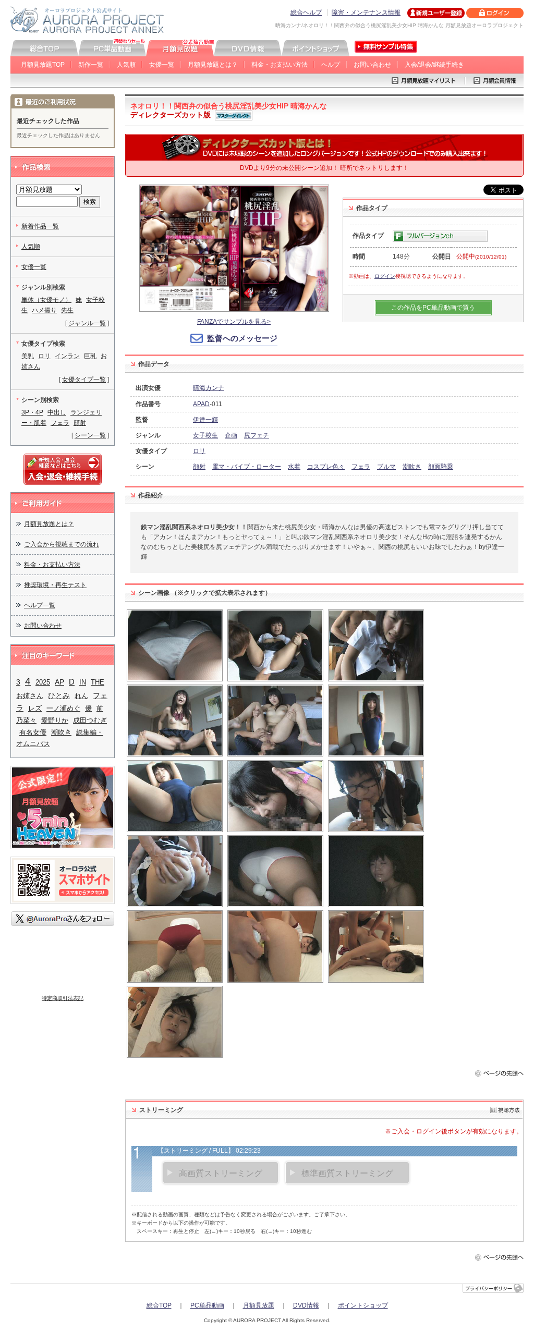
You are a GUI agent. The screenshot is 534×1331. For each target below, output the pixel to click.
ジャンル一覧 (87, 323)
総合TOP (159, 1305)
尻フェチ (256, 435)
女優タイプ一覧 (84, 379)
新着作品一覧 (40, 226)
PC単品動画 (207, 1305)
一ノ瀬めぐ (63, 708)
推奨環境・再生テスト (55, 585)
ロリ (199, 451)
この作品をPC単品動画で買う (433, 307)
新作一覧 (90, 64)
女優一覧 (161, 64)
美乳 (27, 356)
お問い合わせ (372, 64)
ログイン (384, 276)
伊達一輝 (205, 419)
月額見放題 (258, 1305)
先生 (67, 310)
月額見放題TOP (43, 64)
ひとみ (59, 695)
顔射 (199, 466)
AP (59, 682)
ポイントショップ (363, 1305)
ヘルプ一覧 (39, 605)
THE (97, 682)
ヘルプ (330, 64)
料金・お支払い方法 (279, 64)
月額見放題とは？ (213, 64)
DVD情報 (306, 1305)
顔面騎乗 (440, 466)
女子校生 (205, 435)
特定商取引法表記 (62, 998)
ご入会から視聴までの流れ (61, 544)
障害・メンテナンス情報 (366, 12)
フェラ (360, 466)
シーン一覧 (90, 435)
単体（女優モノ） (46, 299)
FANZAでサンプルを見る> (234, 321)
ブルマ (386, 466)
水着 (294, 466)
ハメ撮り (44, 310)
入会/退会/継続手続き (434, 64)
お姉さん (29, 696)
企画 (231, 435)
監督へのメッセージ (242, 338)
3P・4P (32, 412)
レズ (35, 708)
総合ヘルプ (306, 12)
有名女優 (32, 732)
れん (81, 696)
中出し (56, 412)
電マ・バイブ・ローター (246, 466)
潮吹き (412, 466)
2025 (42, 682)
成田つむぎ (90, 720)
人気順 (126, 64)
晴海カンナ (208, 388)
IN (82, 682)
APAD (201, 404)
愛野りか (54, 720)
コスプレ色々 (326, 466)
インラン (67, 356)
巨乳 (90, 356)
